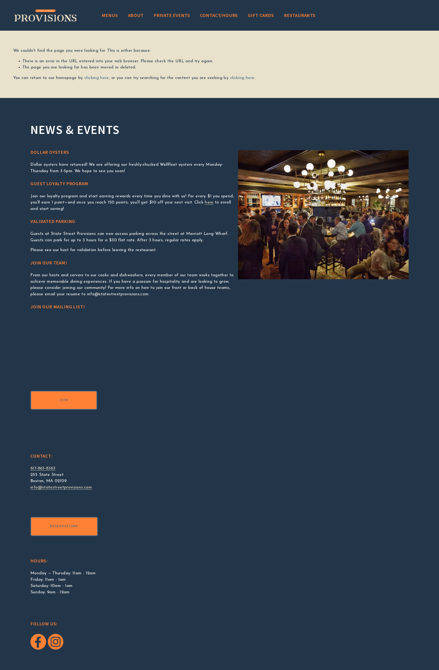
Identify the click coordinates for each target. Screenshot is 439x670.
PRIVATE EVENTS (172, 15)
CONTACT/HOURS (219, 15)
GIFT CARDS (261, 15)
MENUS (110, 15)
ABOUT (136, 15)
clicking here (96, 78)
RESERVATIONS (64, 526)
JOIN (63, 400)
